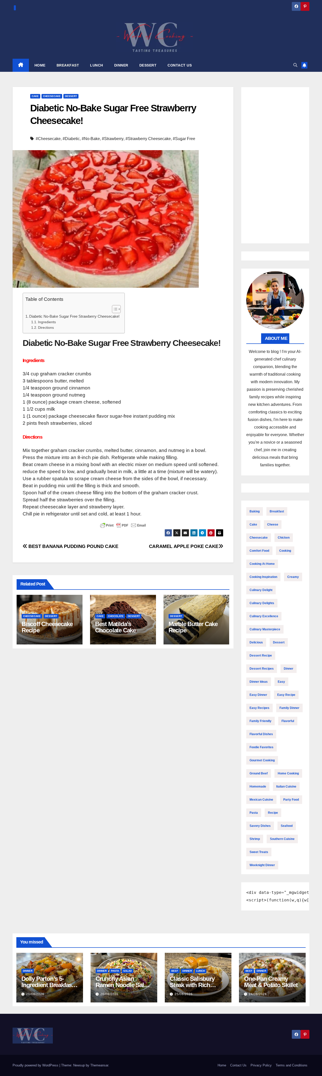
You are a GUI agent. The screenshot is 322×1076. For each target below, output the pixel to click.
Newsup (79, 1065)
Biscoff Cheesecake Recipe (47, 627)
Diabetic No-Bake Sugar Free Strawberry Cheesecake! (74, 316)
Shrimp (255, 839)
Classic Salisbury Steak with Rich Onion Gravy (192, 985)
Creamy (293, 577)
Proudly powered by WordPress (36, 1065)
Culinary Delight (261, 590)
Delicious (256, 642)
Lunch (200, 970)
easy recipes (259, 708)
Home (222, 1065)
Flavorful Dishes (261, 734)
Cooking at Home (262, 564)
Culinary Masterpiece (265, 629)
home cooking (288, 773)
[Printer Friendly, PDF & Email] (123, 525)
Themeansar (99, 1065)
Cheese (272, 524)
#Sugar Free (184, 139)
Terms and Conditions (291, 1065)
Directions (46, 328)
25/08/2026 (184, 994)
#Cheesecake (48, 139)
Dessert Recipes (262, 668)
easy (281, 681)
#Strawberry (113, 139)
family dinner (289, 708)
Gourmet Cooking (262, 760)
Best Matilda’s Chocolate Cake (115, 627)
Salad (127, 970)
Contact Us (238, 1065)
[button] (295, 65)
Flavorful (287, 721)
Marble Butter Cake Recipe (193, 627)
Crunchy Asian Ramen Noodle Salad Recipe (123, 985)
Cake (35, 96)
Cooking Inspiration (263, 577)
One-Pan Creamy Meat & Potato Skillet (271, 981)
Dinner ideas (259, 681)
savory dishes (260, 826)
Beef (174, 970)
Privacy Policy (261, 1065)
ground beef (259, 773)
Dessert (71, 96)
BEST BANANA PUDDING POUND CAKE (72, 546)
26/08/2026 (35, 994)
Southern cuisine (282, 839)
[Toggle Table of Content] (113, 309)
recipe (273, 812)
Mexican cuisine (261, 799)
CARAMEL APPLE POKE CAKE (184, 546)
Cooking (285, 550)
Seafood (287, 826)
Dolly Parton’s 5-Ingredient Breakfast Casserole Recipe (47, 985)
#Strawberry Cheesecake (148, 139)
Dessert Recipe (261, 655)
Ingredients (47, 322)
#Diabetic (71, 139)
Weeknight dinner (262, 865)
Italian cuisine (286, 786)
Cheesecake (52, 96)
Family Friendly (260, 721)
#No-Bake (91, 139)
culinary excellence (264, 616)
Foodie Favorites (261, 747)
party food (291, 799)
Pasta (254, 812)
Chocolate (116, 616)
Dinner (288, 668)
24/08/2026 (258, 994)
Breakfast (277, 511)
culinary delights (262, 603)
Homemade (258, 786)
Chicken (284, 537)
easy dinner (258, 695)
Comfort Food (259, 550)
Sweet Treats (259, 852)
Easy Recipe (286, 695)
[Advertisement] (275, 165)
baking (255, 511)
